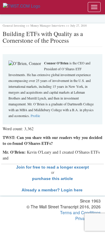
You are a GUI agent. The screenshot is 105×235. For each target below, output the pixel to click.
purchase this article (52, 178)
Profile (35, 115)
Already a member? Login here (53, 190)
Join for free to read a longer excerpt (52, 167)
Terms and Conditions (80, 212)
